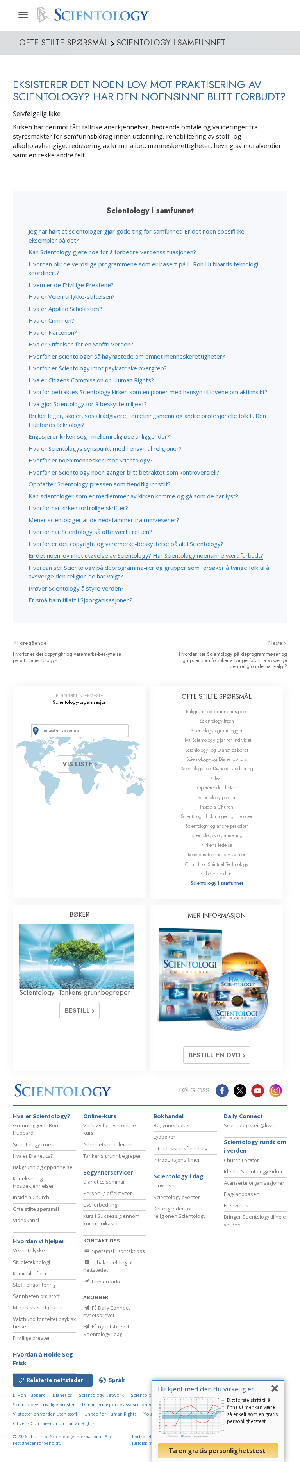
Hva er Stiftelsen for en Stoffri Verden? (81, 344)
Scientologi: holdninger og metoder (216, 816)
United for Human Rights (110, 1414)
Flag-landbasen (241, 1194)
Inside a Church (216, 806)
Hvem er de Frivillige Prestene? (71, 285)
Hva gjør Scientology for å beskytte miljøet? (88, 404)
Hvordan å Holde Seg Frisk (43, 1359)
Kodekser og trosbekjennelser (33, 1182)
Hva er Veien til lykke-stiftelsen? (72, 296)
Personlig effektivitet (107, 1193)
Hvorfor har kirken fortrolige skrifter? (78, 508)
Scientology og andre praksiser (217, 826)
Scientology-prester (217, 797)
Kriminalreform (30, 1273)
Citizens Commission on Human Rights (53, 1423)
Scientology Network (101, 1395)
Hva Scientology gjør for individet (216, 740)
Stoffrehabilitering (34, 1284)
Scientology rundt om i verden (255, 1146)
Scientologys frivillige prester (44, 1404)
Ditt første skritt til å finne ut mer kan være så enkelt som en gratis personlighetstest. (252, 1411)
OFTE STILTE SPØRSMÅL (217, 696)
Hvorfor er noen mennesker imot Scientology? (91, 460)
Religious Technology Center (216, 854)
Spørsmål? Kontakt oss (118, 1251)
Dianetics (62, 1395)
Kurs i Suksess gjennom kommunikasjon (111, 1219)
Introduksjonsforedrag (180, 1148)
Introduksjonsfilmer (177, 1159)
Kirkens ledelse (217, 845)
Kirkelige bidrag (216, 873)
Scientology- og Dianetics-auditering (216, 768)
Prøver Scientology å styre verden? (76, 588)
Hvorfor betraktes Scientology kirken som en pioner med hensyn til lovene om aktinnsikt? (148, 392)
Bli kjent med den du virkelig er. (206, 1388)
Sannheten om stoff (36, 1296)
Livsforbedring (100, 1204)
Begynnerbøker (172, 1125)
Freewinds (236, 1205)
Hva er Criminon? (51, 320)
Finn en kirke (106, 1281)
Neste (276, 643)
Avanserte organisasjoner (254, 1182)
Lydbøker (164, 1136)
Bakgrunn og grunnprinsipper (216, 711)
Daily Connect (243, 1116)
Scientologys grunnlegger (217, 730)
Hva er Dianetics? (33, 1155)
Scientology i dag (179, 1176)
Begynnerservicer (108, 1172)
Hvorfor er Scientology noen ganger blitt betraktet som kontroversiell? (124, 472)
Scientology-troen (217, 721)
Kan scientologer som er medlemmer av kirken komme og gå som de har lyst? (133, 496)
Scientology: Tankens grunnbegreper (74, 992)
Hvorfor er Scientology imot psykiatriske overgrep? (98, 368)
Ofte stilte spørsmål (36, 1208)
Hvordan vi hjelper (38, 1241)
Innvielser (165, 1185)
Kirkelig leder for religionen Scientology (179, 1212)
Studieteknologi (31, 1262)
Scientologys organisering (217, 835)
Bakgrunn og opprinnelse (43, 1167)
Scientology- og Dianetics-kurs (216, 759)
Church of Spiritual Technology (216, 864)
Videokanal (26, 1220)
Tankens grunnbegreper (112, 1155)
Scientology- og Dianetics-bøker (216, 749)
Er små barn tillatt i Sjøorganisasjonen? (80, 600)
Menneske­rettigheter (38, 1307)
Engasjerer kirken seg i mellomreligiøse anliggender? (99, 436)
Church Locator (241, 1160)
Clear (216, 778)
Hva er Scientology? (41, 1116)
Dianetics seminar (104, 1181)
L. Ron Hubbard (29, 1395)
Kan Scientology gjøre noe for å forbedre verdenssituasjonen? (112, 252)
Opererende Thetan (216, 787)
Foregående (32, 643)
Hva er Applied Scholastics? (65, 308)
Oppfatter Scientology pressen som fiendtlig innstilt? (100, 484)
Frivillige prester (31, 1337)
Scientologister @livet (249, 1125)
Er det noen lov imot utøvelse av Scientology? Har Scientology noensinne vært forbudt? (146, 555)
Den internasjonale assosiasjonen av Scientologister (137, 1404)
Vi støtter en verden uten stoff (45, 1414)
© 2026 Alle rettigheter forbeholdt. (62, 1439)
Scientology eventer (177, 1197)
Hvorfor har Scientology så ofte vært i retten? (90, 532)
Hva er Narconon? (53, 332)
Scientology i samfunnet (217, 883)
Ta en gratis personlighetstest (218, 1450)
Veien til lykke (29, 1250)
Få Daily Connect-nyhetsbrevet (107, 1311)
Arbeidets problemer (107, 1144)
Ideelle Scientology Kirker (253, 1171)
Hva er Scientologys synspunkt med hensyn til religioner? (105, 448)
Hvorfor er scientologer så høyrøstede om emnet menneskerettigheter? (127, 356)
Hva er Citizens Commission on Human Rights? (91, 380)
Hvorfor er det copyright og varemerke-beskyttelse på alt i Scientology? (126, 544)
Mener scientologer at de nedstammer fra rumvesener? (104, 520)
